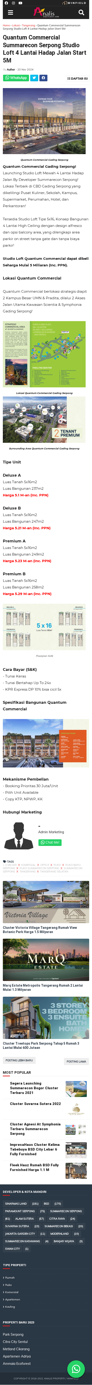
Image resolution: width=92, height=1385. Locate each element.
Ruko (58, 865)
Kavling (10, 1306)
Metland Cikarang (16, 1349)
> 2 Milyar (10, 865)
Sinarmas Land (16, 1203)
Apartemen (12, 1299)
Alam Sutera (24, 1218)
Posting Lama (76, 1061)
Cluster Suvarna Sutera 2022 (35, 1104)
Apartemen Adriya (17, 1356)
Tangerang (29, 25)
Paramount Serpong (20, 1211)
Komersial (29, 865)
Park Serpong (13, 1334)
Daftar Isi (79, 78)
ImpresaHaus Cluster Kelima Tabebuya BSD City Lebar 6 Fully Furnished (35, 1149)
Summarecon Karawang (22, 1241)
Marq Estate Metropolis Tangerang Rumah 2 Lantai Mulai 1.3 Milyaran (43, 988)
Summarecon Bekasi (59, 1226)
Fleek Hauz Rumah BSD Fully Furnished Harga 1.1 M (34, 1167)
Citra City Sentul (15, 1342)
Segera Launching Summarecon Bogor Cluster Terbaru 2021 (34, 1088)
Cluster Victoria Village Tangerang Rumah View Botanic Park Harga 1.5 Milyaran (40, 930)
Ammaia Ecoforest (17, 1364)
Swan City (12, 1248)
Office (45, 865)
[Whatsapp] (76, 1369)
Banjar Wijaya (64, 1241)
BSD (46, 1203)
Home (6, 25)
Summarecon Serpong (66, 1211)
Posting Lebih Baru (19, 1060)
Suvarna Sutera (17, 1226)
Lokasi (16, 25)
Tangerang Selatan (54, 871)
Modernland (59, 1233)
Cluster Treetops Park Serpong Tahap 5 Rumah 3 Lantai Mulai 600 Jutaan (41, 1046)
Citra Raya (57, 1218)
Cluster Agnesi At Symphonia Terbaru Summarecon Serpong (35, 1129)
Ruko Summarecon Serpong (40, 868)
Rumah (10, 1277)
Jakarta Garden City (20, 1233)
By (4, 69)
